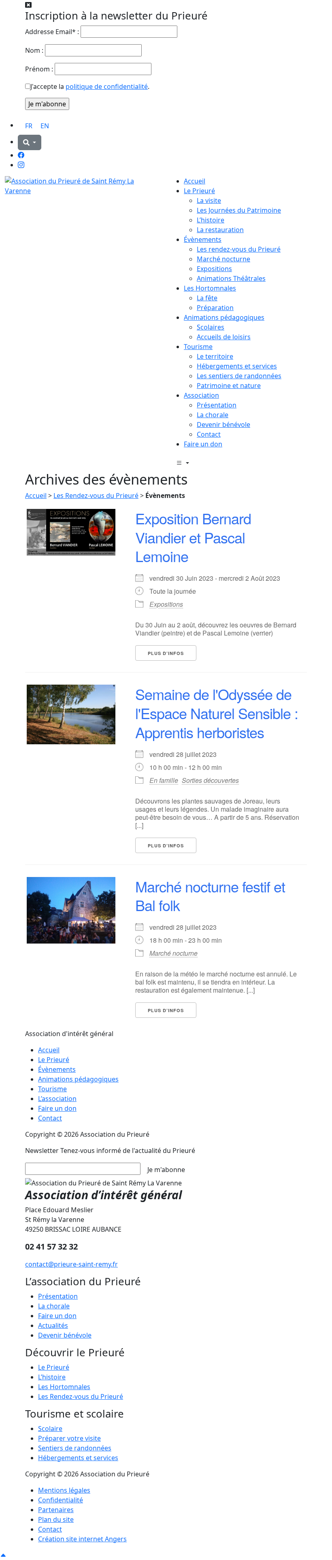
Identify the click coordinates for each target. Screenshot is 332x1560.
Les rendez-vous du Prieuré (239, 249)
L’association (57, 1098)
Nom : (34, 50)
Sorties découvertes (210, 780)
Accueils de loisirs (224, 336)
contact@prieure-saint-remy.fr (71, 1264)
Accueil (194, 181)
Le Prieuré (199, 190)
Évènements (202, 239)
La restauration (220, 229)
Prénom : (39, 69)
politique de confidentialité (107, 86)
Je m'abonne (166, 1169)
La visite (209, 200)
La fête (207, 297)
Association (201, 395)
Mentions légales (64, 1490)
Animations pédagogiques (224, 317)
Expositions (214, 268)
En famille (163, 780)
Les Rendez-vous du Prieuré (95, 495)
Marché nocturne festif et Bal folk (210, 896)
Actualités (53, 1325)
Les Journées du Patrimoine (239, 210)
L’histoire (210, 219)
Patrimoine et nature (229, 385)
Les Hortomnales (210, 288)
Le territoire (215, 356)
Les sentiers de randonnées (239, 375)
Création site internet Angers (82, 1538)
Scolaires (210, 327)
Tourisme (198, 346)
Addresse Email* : (52, 31)
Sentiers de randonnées (74, 1448)
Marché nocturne (223, 258)
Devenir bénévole (223, 424)
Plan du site (56, 1519)
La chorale (212, 414)
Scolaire (50, 1428)
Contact (209, 434)
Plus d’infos (166, 653)
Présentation (216, 405)
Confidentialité (60, 1499)
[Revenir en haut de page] (3, 1555)
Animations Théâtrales (231, 278)
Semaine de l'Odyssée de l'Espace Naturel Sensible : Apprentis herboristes (216, 712)
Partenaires (56, 1509)
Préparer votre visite (69, 1438)
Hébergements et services (237, 366)
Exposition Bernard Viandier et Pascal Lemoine (193, 537)
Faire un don (203, 444)
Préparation (215, 307)
